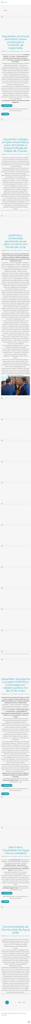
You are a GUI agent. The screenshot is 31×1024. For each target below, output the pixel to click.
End (24, 1002)
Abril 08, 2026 (10, 856)
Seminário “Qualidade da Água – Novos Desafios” (15, 850)
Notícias (28, 51)
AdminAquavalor (20, 51)
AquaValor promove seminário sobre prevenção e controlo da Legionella (15, 42)
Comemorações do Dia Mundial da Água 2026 (15, 929)
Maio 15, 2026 (10, 250)
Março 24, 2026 (10, 935)
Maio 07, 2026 (10, 694)
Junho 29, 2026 (10, 51)
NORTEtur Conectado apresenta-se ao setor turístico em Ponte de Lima (15, 241)
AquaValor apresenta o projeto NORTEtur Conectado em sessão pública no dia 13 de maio (15, 684)
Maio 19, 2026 (10, 154)
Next (19, 1002)
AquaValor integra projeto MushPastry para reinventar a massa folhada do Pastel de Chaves (15, 145)
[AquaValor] (4, 2)
